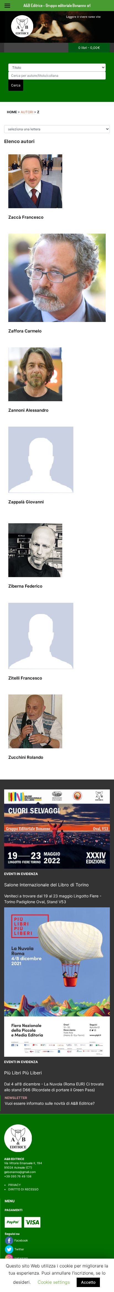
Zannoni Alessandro (28, 410)
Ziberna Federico (25, 586)
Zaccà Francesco (25, 217)
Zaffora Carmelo (25, 331)
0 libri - (89, 48)
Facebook (21, 1240)
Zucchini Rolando (25, 757)
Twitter (19, 1249)
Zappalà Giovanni (26, 501)
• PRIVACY (12, 1185)
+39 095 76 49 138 (17, 1176)
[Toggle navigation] (10, 47)
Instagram (21, 1258)
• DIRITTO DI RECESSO (21, 1189)
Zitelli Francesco (25, 678)
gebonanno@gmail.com (20, 1172)
